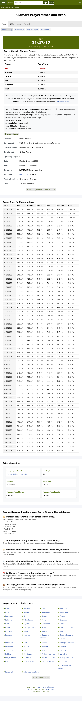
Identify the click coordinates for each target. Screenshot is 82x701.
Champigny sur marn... (64, 666)
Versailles (63, 654)
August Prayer (32, 30)
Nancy (44, 643)
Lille (25, 616)
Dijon (7, 624)
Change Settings (62, 101)
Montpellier (64, 612)
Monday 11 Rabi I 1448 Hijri (16, 474)
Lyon (43, 608)
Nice (7, 612)
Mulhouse (9, 643)
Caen (25, 643)
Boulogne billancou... (44, 636)
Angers (26, 624)
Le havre (8, 620)
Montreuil (27, 646)
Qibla (12, 24)
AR (80, 2)
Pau (6, 661)
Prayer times (49, 689)
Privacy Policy (41, 687)
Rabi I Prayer (45, 30)
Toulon (44, 620)
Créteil (26, 650)
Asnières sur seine (49, 658)
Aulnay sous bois (66, 658)
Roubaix (45, 646)
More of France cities (41, 677)
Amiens (44, 631)
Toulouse (63, 608)
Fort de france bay (49, 654)
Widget (27, 24)
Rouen (62, 639)
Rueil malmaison (30, 661)
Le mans (63, 624)
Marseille (27, 608)
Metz (62, 631)
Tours (26, 631)
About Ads (51, 687)
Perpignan (9, 635)
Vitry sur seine (10, 658)
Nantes (26, 612)
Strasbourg (46, 612)
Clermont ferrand (66, 627)
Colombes (27, 658)
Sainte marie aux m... (47, 662)
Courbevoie (28, 654)
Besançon (27, 635)
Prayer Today (7, 30)
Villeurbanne (28, 620)
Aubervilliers (64, 661)
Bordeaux (9, 616)
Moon (19, 24)
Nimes (7, 627)
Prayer (4, 24)
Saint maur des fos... (31, 672)
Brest (44, 627)
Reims (62, 616)
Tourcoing (9, 650)
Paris (7, 608)
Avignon (45, 650)
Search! (51, 3)
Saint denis (46, 624)
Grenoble (63, 620)
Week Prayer (19, 30)
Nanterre (63, 650)
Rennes (44, 616)
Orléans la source (66, 635)
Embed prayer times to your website (41, 189)
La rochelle (9, 672)
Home (10, 2)
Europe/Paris (24, 174)
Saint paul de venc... (67, 643)
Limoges (8, 631)
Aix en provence (30, 627)
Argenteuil (9, 646)
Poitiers (8, 654)
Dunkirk (63, 646)
